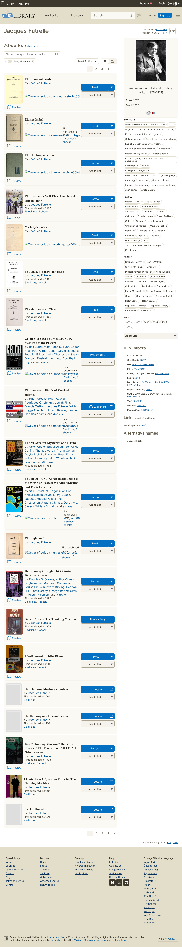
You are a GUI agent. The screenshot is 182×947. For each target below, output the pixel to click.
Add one (140, 425)
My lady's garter (36, 227)
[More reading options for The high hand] (111, 551)
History (164, 33)
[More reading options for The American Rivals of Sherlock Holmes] (111, 414)
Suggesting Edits (118, 869)
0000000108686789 (143, 364)
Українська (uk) (152, 915)
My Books (51, 15)
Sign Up (165, 15)
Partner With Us (14, 869)
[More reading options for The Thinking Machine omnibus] (111, 697)
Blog (8, 877)
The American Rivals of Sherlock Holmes (47, 392)
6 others (58, 414)
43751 (143, 360)
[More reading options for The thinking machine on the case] (111, 723)
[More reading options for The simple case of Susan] (111, 317)
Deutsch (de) (151, 869)
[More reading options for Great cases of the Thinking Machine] (111, 626)
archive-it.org (119, 940)
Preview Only (97, 354)
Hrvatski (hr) (151, 888)
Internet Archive (55, 937)
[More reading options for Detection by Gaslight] (111, 588)
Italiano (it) (150, 892)
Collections (46, 877)
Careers (10, 873)
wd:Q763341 (147, 410)
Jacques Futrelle (40, 83)
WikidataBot (161, 29)
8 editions (30, 282)
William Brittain (45, 506)
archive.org (100, 940)
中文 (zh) (149, 919)
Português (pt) (152, 900)
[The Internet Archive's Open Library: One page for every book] (18, 15)
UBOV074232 (134, 396)
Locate (98, 689)
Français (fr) (150, 881)
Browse (76, 15)
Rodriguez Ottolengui (39, 402)
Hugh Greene (38, 398)
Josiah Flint (62, 402)
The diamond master (39, 79)
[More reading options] (112, 87)
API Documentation (85, 865)
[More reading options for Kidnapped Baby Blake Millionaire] (111, 664)
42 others (47, 462)
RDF (169, 842)
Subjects (44, 873)
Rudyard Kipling (54, 587)
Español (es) (150, 877)
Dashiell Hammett (49, 358)
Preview (16, 107)
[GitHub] (126, 882)
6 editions (30, 320)
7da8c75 (172, 938)
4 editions (69, 521)
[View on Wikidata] (153, 113)
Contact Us (115, 865)
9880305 (137, 401)
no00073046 (162, 373)
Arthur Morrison (44, 583)
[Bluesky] (112, 882)
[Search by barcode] (139, 15)
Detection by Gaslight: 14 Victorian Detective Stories (49, 573)
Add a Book (115, 873)
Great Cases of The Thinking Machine (51, 619)
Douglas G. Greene (41, 579)
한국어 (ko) (150, 896)
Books (43, 865)
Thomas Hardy (45, 450)
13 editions (31, 211)
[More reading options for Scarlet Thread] (111, 817)
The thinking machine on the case (46, 715)
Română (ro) (150, 903)
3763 (149, 389)
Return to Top (47, 885)
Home (43, 862)
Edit (172, 30)
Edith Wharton (58, 458)
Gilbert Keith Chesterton (52, 354)
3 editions (30, 601)
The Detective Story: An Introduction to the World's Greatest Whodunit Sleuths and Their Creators (52, 482)
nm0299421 (140, 369)
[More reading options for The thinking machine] (111, 170)
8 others (46, 362)
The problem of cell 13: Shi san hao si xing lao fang (50, 198)
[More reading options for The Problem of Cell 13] (111, 206)
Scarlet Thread (34, 809)
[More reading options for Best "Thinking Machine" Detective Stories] (111, 756)
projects (56, 940)
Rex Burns (35, 346)
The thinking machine (40, 154)
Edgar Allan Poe (58, 446)
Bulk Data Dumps (84, 869)
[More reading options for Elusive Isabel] (111, 133)
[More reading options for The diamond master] (111, 94)
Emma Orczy (39, 591)
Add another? (31, 46)
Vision (9, 862)
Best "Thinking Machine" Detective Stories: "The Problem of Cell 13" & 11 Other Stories (51, 748)
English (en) (150, 873)
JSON (175, 842)
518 (138, 377)
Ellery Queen (61, 495)
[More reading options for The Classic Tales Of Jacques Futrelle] (111, 789)
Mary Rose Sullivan (56, 346)
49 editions (69, 138)
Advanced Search (49, 881)
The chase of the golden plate (44, 271)
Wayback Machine (83, 940)
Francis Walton (34, 406)
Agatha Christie (51, 502)
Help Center (115, 862)
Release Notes (117, 877)
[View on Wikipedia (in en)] (148, 113)
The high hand (34, 538)
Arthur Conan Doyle (52, 350)
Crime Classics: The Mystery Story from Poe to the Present (48, 340)
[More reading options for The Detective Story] (111, 504)
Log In (152, 15)
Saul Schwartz (38, 491)
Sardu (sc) (149, 907)
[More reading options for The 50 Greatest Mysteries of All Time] (111, 458)
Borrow (95, 163)
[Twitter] (119, 882)
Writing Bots (81, 873)
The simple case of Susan (41, 309)
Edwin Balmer (57, 410)
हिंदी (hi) (148, 885)
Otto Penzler (37, 446)
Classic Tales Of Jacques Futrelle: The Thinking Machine (50, 781)
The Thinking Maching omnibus (46, 688)
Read (95, 87)
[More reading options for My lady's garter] (111, 242)
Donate (146, 3)
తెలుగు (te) (149, 911)
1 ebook (43, 211)
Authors (44, 869)
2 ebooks (71, 140)
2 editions (30, 629)
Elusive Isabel (34, 119)
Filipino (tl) (150, 922)
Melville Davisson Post (49, 454)
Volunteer (11, 865)
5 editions (69, 377)
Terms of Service (15, 881)
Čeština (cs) (150, 865)
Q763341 (141, 405)
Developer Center (84, 862)
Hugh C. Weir (57, 398)
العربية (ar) (149, 862)
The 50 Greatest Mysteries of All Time (50, 442)
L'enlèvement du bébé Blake (44, 656)
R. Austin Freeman (37, 594)
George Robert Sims (63, 591)
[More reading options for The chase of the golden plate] (111, 279)
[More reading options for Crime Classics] (111, 362)
